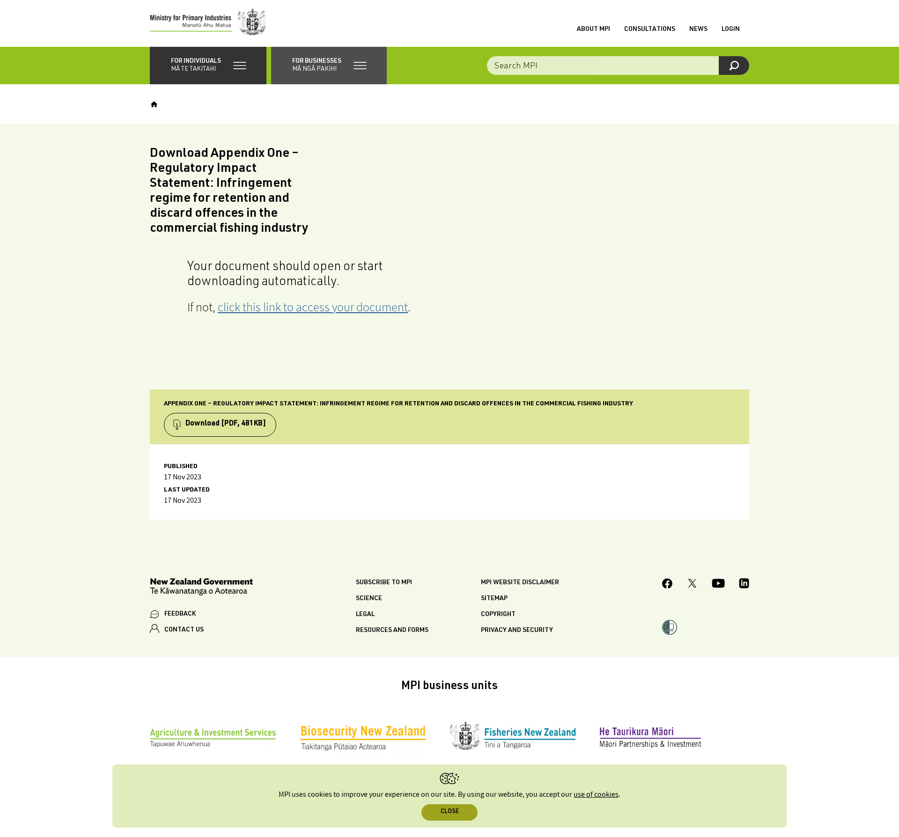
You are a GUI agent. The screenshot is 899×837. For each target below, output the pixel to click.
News (698, 29)
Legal (365, 614)
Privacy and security (517, 630)
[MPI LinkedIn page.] (744, 584)
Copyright (498, 614)
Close (450, 812)
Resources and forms (392, 630)
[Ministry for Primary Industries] (208, 23)
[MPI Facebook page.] (667, 585)
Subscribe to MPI (384, 583)
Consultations (649, 29)
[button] (208, 65)
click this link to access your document (313, 307)
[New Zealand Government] (201, 588)
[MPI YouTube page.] (718, 585)
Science (369, 598)
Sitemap (494, 598)
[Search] (734, 65)
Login (731, 29)
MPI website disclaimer (520, 583)
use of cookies (596, 795)
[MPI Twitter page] (692, 584)
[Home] (154, 104)
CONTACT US (184, 630)
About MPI (593, 29)
